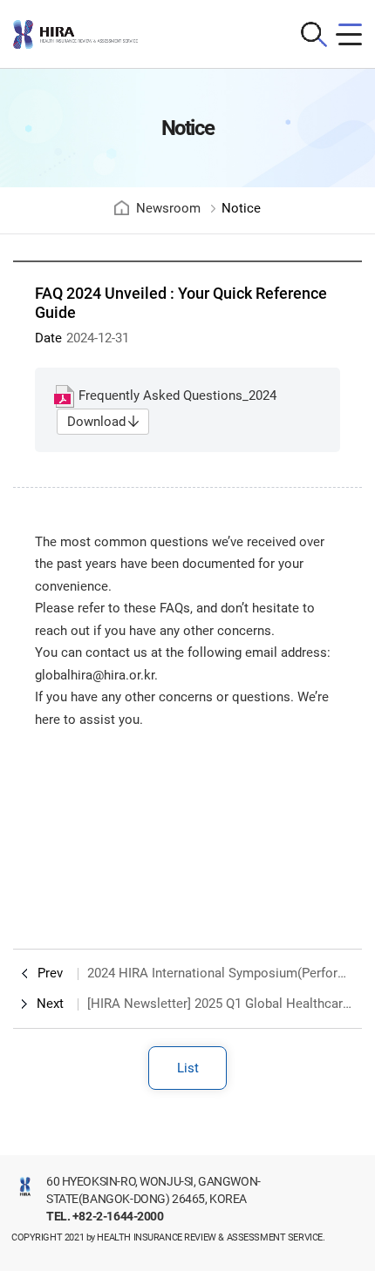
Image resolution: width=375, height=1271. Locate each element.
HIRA (91, 34)
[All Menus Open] (349, 34)
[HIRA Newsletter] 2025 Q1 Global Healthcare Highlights (220, 1003)
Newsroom (168, 208)
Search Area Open (314, 34)
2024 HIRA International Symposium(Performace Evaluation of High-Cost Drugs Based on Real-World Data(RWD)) (220, 973)
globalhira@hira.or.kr (94, 675)
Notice (241, 208)
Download (96, 421)
